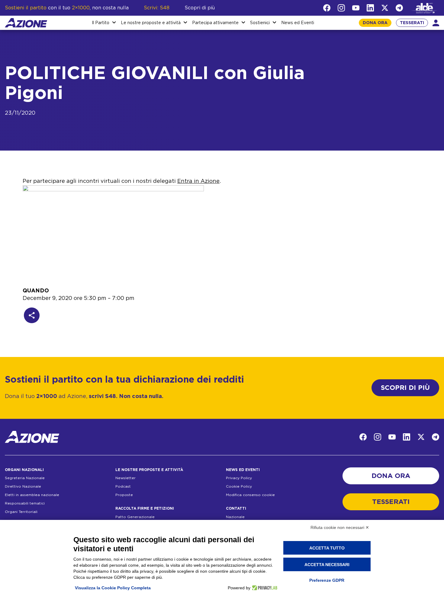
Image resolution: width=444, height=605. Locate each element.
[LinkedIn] (370, 7)
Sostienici (260, 23)
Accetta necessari (326, 564)
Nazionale (235, 517)
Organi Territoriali (21, 512)
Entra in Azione (198, 181)
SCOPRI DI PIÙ (405, 387)
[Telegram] (399, 7)
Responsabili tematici (25, 503)
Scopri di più (200, 7)
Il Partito (100, 23)
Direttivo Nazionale (23, 486)
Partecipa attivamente (215, 23)
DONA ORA (375, 23)
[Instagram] (341, 7)
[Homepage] (26, 22)
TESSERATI (412, 23)
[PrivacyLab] (263, 588)
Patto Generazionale (135, 517)
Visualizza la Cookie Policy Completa (113, 587)
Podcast (123, 486)
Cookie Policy (239, 486)
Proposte (124, 495)
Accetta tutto (327, 548)
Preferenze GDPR (326, 580)
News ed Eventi (297, 23)
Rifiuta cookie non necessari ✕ (339, 527)
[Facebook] (326, 7)
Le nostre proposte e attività (151, 23)
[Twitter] (384, 7)
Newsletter (125, 478)
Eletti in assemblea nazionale (32, 495)
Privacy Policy (239, 478)
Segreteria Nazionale (25, 478)
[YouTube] (355, 7)
